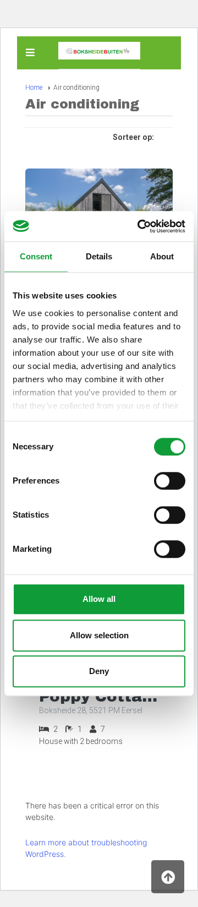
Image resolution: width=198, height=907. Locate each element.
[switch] (169, 481)
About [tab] (162, 256)
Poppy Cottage (99, 696)
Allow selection (99, 635)
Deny (99, 671)
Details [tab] (99, 256)
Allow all (99, 599)
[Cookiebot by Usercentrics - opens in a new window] (139, 226)
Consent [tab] (36, 256)
